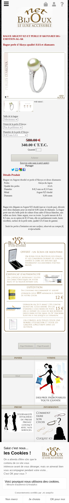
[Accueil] (35, 19)
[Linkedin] (16, 170)
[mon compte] (55, 4)
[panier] (46, 4)
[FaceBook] (23, 170)
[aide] (63, 4)
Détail (17, 376)
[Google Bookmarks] (20, 170)
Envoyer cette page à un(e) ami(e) (34, 163)
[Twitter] (12, 170)
